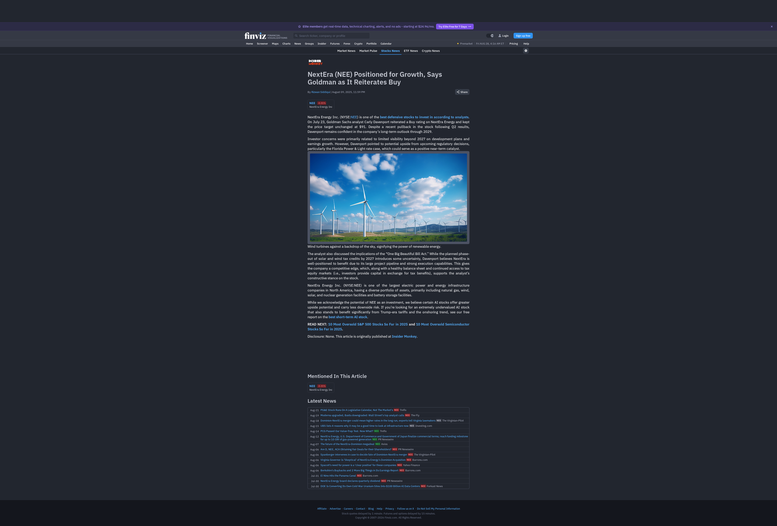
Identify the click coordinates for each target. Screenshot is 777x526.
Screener (262, 43)
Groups (309, 43)
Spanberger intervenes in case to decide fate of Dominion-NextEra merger (364, 454)
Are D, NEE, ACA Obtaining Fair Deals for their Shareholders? (356, 449)
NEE (354, 117)
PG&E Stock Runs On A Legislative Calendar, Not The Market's (357, 410)
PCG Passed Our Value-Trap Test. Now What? (347, 431)
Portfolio (371, 43)
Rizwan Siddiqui (320, 92)
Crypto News (431, 51)
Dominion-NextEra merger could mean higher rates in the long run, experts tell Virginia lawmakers (378, 420)
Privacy (389, 508)
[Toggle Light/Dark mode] (490, 35)
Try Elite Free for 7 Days (452, 26)
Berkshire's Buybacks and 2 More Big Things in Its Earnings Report (359, 470)
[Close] (772, 27)
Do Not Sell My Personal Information (438, 508)
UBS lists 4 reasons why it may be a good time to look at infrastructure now (365, 425)
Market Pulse (368, 51)
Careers (348, 508)
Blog (371, 508)
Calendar (386, 43)
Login (505, 35)
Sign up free (523, 35)
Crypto (358, 43)
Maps (275, 43)
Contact (360, 508)
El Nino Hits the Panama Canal (338, 475)
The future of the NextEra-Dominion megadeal (347, 444)
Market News (346, 51)
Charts (286, 43)
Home (249, 43)
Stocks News (390, 51)
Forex (347, 43)
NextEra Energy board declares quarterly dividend (350, 480)
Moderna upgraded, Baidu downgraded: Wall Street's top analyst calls (362, 415)
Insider (322, 43)
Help (526, 43)
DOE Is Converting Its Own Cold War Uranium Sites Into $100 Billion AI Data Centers (370, 486)
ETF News (411, 51)
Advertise (335, 508)
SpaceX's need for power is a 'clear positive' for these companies (358, 465)
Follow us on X (405, 508)
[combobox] (331, 35)
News (297, 43)
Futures (335, 43)
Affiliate (322, 508)
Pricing (514, 43)
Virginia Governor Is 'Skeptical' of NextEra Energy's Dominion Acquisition (363, 459)
